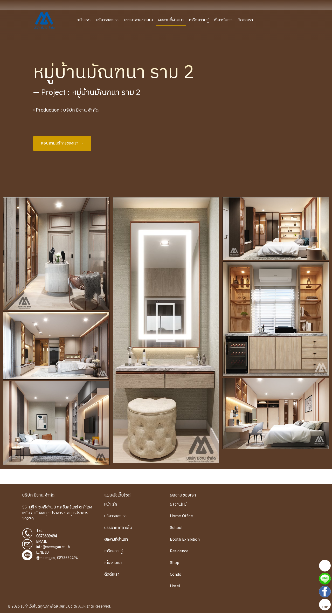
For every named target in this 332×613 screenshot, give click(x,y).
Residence (179, 551)
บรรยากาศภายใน (138, 20)
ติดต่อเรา (245, 20)
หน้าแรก (84, 20)
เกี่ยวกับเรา (223, 20)
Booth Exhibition (185, 539)
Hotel (175, 586)
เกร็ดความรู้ (199, 20)
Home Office (181, 516)
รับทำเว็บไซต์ (30, 606)
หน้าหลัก (110, 504)
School (176, 528)
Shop (174, 563)
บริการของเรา (107, 20)
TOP (325, 607)
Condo (175, 574)
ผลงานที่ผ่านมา (171, 20)
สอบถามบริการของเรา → (62, 143)
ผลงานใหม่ (178, 504)
